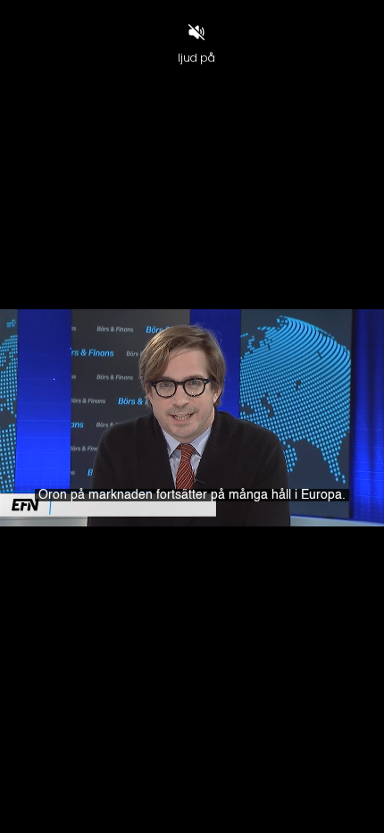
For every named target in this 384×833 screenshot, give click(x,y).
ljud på (196, 57)
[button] (56, 811)
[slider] (192, 788)
